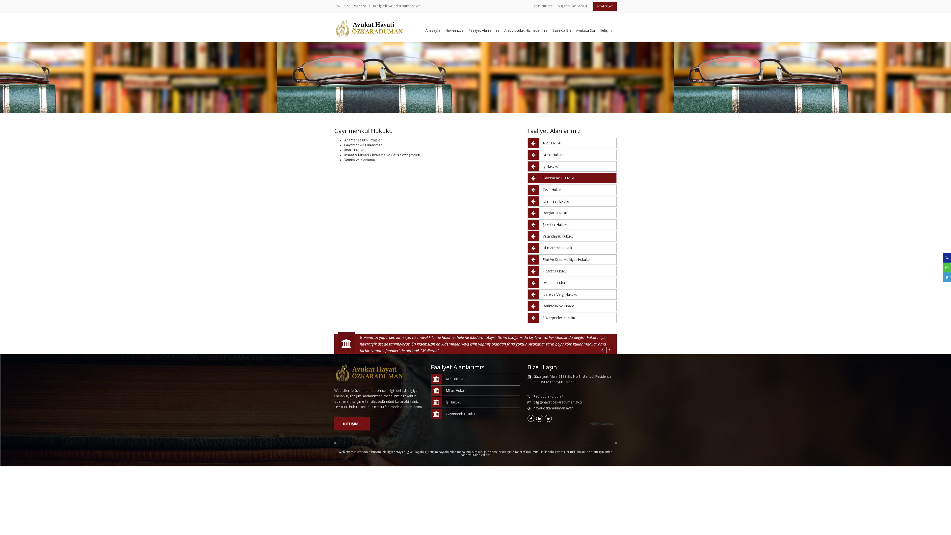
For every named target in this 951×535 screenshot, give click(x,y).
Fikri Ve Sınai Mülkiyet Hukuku (566, 259)
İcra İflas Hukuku (556, 201)
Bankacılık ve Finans (559, 306)
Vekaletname (543, 6)
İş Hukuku (550, 166)
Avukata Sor (585, 31)
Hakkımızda (454, 31)
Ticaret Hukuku (555, 271)
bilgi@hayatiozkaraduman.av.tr (398, 6)
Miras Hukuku (553, 154)
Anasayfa (432, 31)
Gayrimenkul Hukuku (559, 178)
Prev (602, 350)
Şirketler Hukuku (555, 224)
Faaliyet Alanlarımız (484, 31)
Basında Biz (561, 31)
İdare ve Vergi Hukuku (560, 294)
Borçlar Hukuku (555, 213)
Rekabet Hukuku (556, 282)
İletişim (606, 31)
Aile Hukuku (552, 143)
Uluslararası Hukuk (557, 247)
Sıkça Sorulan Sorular (572, 6)
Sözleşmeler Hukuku (559, 317)
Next (610, 350)
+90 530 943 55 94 (354, 6)
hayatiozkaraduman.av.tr (553, 408)
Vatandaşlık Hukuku (558, 236)
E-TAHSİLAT (605, 6)
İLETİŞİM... (352, 423)
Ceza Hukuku (553, 189)
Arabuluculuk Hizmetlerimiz (525, 31)
